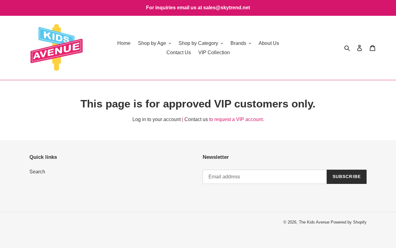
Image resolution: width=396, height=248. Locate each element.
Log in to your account (156, 119)
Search (37, 171)
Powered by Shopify (349, 222)
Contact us (196, 119)
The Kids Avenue (315, 222)
